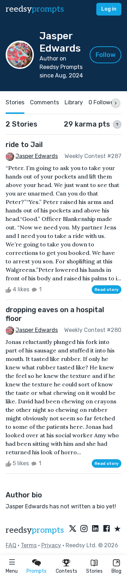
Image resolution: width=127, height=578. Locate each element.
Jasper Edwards (37, 156)
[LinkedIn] (95, 529)
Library (74, 102)
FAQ (11, 545)
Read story (107, 289)
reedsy (35, 9)
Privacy (51, 545)
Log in (108, 9)
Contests (66, 571)
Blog (116, 571)
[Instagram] (84, 529)
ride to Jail (24, 144)
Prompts (36, 571)
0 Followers (104, 102)
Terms (29, 545)
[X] (72, 529)
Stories (94, 571)
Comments (44, 102)
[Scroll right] (115, 103)
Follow (106, 55)
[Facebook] (106, 529)
